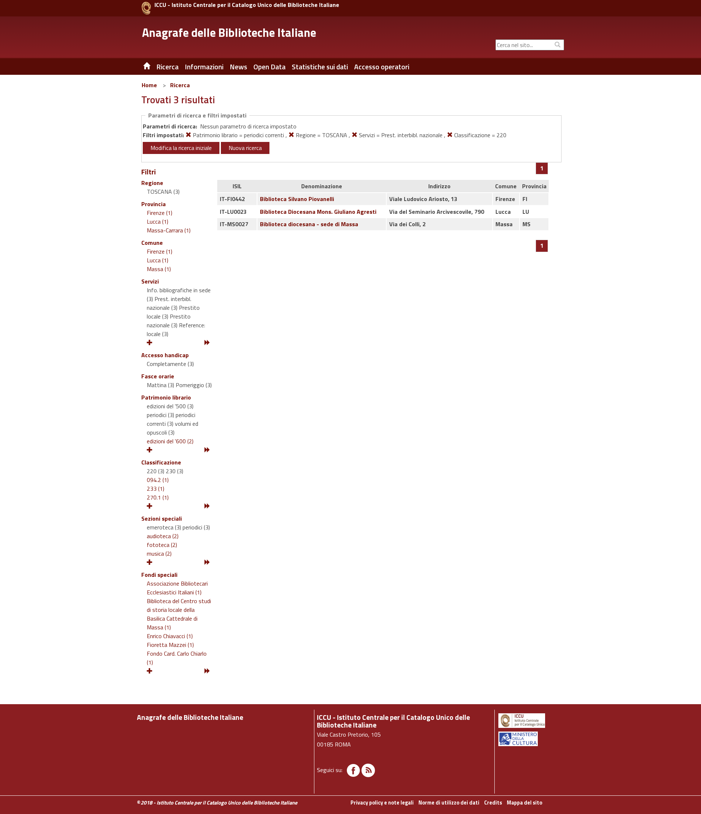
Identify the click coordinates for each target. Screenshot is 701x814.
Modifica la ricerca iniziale (181, 147)
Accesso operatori (381, 66)
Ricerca (180, 85)
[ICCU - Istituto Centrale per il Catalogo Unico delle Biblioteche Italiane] (146, 8)
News (238, 66)
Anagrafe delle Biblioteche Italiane (229, 32)
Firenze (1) (159, 212)
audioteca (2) (163, 536)
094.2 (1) (158, 479)
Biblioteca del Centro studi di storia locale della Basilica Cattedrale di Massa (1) (179, 614)
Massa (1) (159, 269)
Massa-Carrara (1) (169, 230)
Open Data (269, 66)
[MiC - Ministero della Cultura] (531, 739)
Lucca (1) (157, 221)
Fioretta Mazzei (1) (170, 644)
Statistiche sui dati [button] (320, 66)
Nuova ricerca (245, 147)
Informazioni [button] (204, 66)
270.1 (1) (158, 497)
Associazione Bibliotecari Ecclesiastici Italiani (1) (177, 588)
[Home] (141, 67)
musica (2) (159, 553)
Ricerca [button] (167, 66)
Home (149, 85)
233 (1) (155, 488)
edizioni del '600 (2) (170, 441)
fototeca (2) (162, 544)
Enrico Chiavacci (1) (170, 636)
